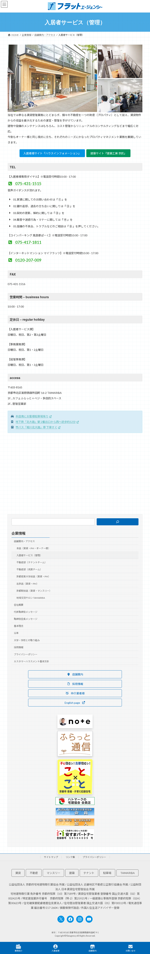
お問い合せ (130, 951)
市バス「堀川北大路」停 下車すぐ (36, 427)
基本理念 (18, 626)
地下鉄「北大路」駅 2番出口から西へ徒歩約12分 (46, 421)
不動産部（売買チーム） (29, 569)
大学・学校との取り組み (27, 640)
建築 (72, 873)
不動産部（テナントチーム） (31, 562)
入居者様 (55, 951)
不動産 (34, 873)
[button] (75, 674)
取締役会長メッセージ (25, 618)
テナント (88, 873)
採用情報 (18, 647)
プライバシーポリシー (25, 654)
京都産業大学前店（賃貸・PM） (33, 576)
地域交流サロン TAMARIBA (30, 597)
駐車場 (107, 873)
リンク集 (70, 857)
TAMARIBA (127, 873)
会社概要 (18, 604)
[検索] (118, 521)
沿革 (16, 633)
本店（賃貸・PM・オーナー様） (33, 548)
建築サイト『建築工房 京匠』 (108, 153)
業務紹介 (18, 951)
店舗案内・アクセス (24, 541)
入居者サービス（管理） (29, 555)
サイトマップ (51, 857)
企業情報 (19, 533)
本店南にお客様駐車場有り (32, 416)
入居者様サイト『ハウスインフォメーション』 (52, 153)
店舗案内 (92, 951)
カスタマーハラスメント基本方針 (31, 661)
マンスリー (53, 873)
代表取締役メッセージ (25, 611)
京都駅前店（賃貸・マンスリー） (34, 590)
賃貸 (18, 873)
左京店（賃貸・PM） (27, 583)
